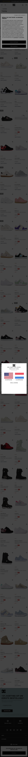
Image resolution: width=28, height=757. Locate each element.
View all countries (14, 382)
